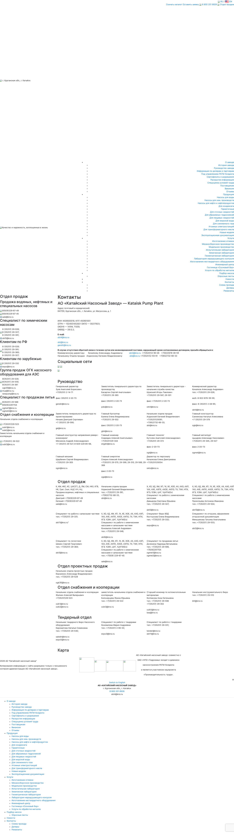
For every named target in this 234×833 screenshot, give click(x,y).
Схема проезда (226, 285)
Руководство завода (224, 168)
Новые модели (227, 232)
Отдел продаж (226, 4)
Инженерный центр (224, 264)
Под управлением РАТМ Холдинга (217, 174)
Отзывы (230, 191)
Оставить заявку (191, 4)
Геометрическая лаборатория (219, 255)
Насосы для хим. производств (219, 200)
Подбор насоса (226, 273)
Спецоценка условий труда (220, 182)
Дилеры (230, 288)
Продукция (228, 194)
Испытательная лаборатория (220, 250)
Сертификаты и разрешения (220, 177)
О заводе (229, 162)
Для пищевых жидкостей (222, 217)
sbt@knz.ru (63, 342)
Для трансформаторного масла (219, 229)
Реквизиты (229, 291)
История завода (226, 165)
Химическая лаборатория (221, 253)
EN (230, 1)
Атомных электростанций (221, 226)
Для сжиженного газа (223, 223)
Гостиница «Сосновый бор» (220, 267)
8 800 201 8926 (209, 4)
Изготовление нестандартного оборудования (212, 261)
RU (221, 1)
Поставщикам (227, 185)
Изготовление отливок (223, 241)
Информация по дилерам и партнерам (215, 171)
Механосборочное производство (218, 244)
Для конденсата (226, 206)
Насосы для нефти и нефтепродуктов (216, 203)
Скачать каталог (174, 4)
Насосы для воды (225, 197)
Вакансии (229, 188)
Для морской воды (225, 220)
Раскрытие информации (222, 180)
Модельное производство (221, 247)
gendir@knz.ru (64, 345)
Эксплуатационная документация (217, 235)
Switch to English (117, 682)
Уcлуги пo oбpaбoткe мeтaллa (219, 270)
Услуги (231, 238)
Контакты (229, 282)
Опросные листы (226, 276)
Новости (230, 279)
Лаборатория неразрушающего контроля (214, 258)
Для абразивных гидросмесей (219, 215)
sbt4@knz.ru (63, 337)
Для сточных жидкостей (222, 212)
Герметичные (227, 209)
